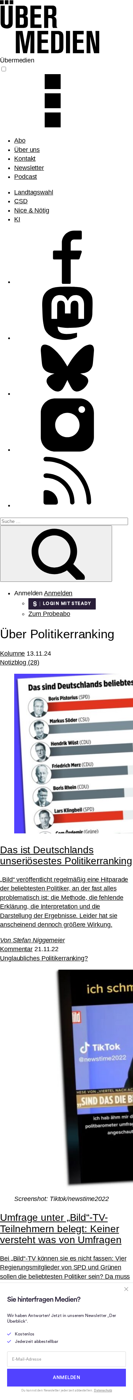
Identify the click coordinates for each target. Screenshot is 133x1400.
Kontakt (24, 158)
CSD (21, 201)
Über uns (27, 149)
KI (17, 219)
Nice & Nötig (31, 210)
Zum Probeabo (49, 613)
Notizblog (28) (19, 662)
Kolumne (12, 653)
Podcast (25, 176)
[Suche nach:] (64, 520)
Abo (20, 140)
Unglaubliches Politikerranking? (44, 958)
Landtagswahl (33, 192)
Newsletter (29, 167)
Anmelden (58, 593)
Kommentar (16, 949)
